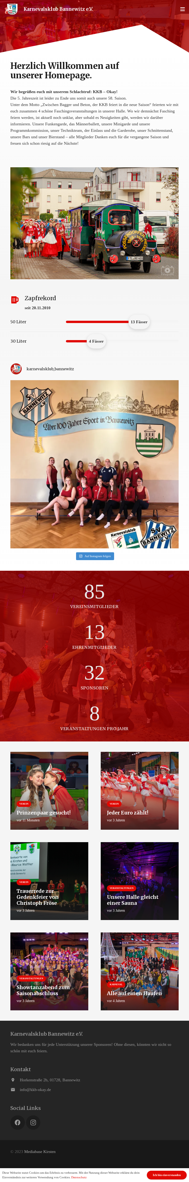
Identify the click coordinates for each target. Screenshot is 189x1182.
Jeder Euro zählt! (127, 813)
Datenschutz (79, 1177)
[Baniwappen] (11, 9)
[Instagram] (33, 1122)
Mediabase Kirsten (40, 1151)
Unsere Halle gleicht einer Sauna (133, 900)
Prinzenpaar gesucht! (44, 813)
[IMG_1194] (94, 223)
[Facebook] (17, 1122)
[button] (182, 9)
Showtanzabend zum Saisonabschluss (43, 990)
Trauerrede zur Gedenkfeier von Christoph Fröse (38, 897)
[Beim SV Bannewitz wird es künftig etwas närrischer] (94, 464)
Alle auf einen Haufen (134, 993)
